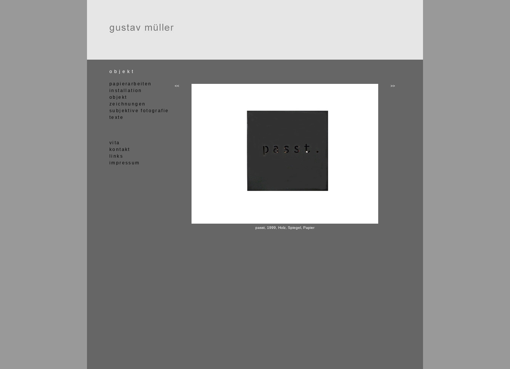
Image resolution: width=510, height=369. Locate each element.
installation (125, 90)
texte (116, 117)
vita (114, 142)
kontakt (119, 149)
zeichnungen (127, 104)
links (116, 156)
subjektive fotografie (139, 110)
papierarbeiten (130, 83)
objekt (118, 97)
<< (177, 86)
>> (393, 86)
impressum (124, 162)
